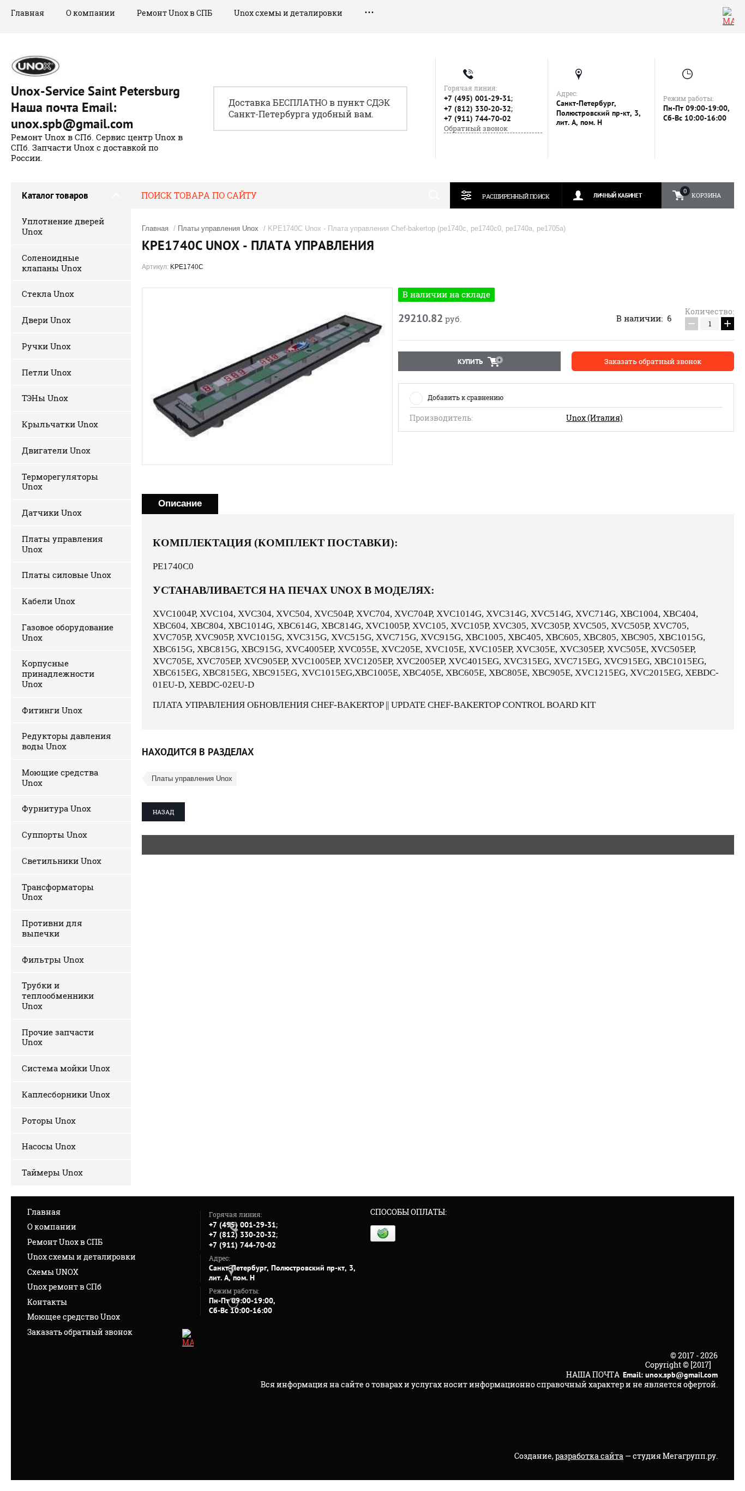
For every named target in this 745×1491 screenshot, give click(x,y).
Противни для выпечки (52, 928)
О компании (90, 13)
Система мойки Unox (66, 1068)
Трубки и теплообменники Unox (58, 995)
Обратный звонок (476, 128)
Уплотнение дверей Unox (63, 226)
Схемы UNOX (53, 1272)
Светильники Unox (61, 860)
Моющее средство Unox (73, 1316)
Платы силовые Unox (66, 574)
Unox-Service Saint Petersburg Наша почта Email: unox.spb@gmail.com (95, 107)
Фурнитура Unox (56, 808)
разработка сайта (589, 1456)
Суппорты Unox (54, 834)
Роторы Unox (49, 1120)
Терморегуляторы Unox (60, 481)
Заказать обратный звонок (80, 1332)
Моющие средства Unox (60, 777)
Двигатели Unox (56, 450)
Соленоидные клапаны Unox (52, 262)
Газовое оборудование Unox (67, 632)
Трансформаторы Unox (58, 892)
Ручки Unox (46, 346)
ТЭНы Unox (45, 397)
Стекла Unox (48, 293)
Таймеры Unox (52, 1172)
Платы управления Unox (62, 543)
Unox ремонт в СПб (64, 1286)
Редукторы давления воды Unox (66, 741)
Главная (27, 13)
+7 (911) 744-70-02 (477, 118)
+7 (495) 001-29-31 (477, 98)
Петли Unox (46, 372)
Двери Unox (46, 319)
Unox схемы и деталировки (288, 13)
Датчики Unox (52, 512)
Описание (180, 503)
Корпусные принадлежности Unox (58, 673)
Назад (163, 812)
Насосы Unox (49, 1146)
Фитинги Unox (52, 710)
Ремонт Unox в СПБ (174, 13)
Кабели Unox (48, 600)
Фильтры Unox (53, 959)
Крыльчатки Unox (60, 424)
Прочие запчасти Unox (58, 1037)
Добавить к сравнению (465, 397)
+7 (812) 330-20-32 (477, 109)
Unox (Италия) (594, 418)
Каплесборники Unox (66, 1094)
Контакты (47, 1302)
